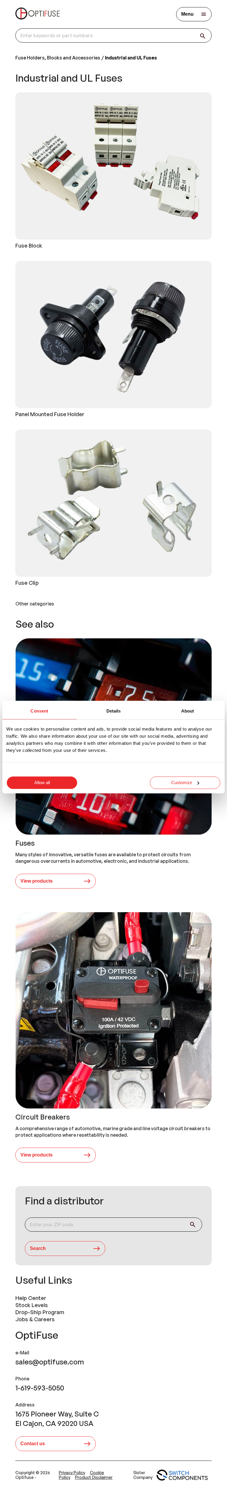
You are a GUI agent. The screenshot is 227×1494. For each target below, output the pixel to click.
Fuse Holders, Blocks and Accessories (57, 58)
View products (36, 881)
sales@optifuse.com (49, 1361)
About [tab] (187, 710)
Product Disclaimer (94, 1477)
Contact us (32, 1443)
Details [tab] (113, 710)
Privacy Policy (72, 1472)
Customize (181, 782)
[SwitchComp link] (182, 1475)
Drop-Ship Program (39, 1312)
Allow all (42, 782)
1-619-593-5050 (39, 1387)
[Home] (37, 14)
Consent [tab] (39, 710)
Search (38, 1248)
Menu (187, 14)
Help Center (30, 1298)
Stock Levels (31, 1305)
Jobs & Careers (35, 1319)
